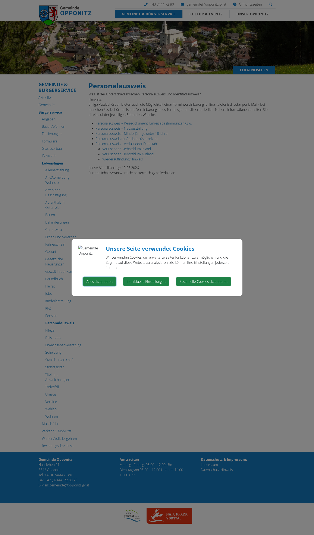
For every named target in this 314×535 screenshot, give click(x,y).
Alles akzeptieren (100, 281)
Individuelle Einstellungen (146, 281)
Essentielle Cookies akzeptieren (203, 281)
